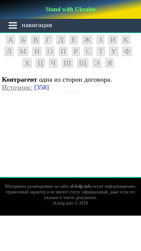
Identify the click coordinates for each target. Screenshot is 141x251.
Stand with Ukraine (70, 9)
